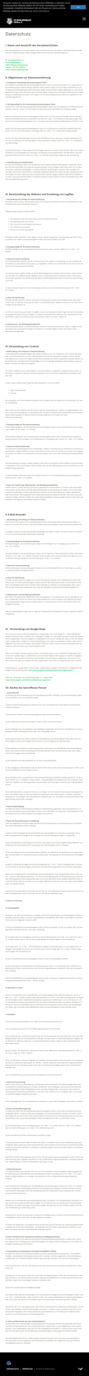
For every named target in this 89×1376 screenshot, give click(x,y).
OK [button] (78, 7)
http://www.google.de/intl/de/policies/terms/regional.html (50, 670)
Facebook (9, 1363)
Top (79, 1368)
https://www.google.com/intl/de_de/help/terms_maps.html (27, 680)
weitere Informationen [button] (41, 11)
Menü (84, 19)
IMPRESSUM (27, 1369)
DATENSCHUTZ (13, 1369)
